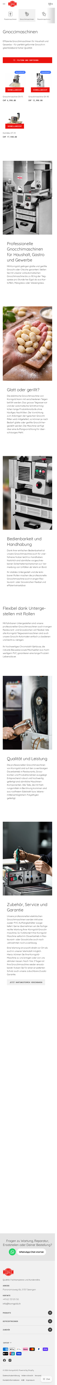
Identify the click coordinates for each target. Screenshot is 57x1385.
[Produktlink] (15, 82)
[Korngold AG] (12, 4)
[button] (4, 4)
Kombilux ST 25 (9, 133)
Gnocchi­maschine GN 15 (13, 96)
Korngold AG (13, 1370)
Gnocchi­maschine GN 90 (38, 96)
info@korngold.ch (11, 1303)
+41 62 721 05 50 (11, 1299)
